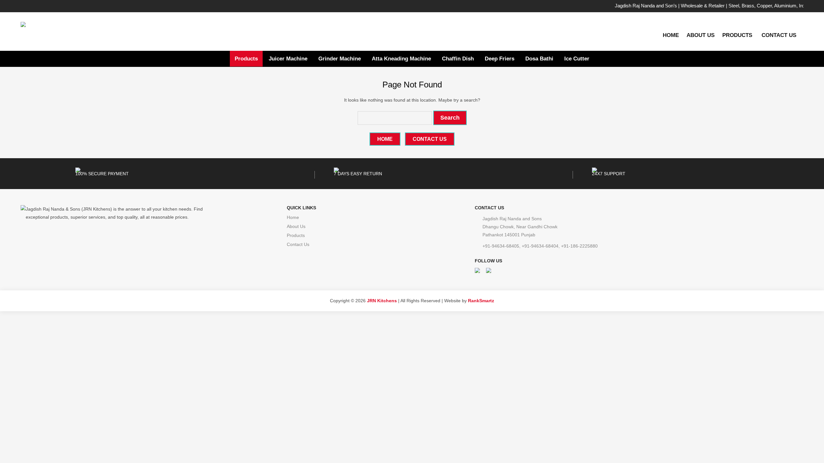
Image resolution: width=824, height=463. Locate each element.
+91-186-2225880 (579, 246)
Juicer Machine (288, 59)
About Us (701, 35)
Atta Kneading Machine (401, 59)
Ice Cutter (576, 59)
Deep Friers (499, 59)
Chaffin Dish (458, 59)
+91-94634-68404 (540, 246)
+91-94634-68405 (500, 246)
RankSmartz (481, 300)
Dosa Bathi (539, 59)
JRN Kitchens (382, 300)
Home (671, 35)
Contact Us (779, 35)
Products (737, 35)
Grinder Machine (339, 59)
